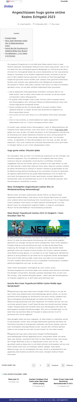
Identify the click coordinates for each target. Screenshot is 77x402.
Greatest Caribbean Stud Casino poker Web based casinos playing (38, 381)
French (11, 1)
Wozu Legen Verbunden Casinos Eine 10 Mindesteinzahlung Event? (16, 43)
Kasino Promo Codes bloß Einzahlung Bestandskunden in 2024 (63, 381)
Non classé (55, 24)
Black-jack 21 (13, 379)
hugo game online (61, 130)
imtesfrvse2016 (25, 24)
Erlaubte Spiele (10, 38)
